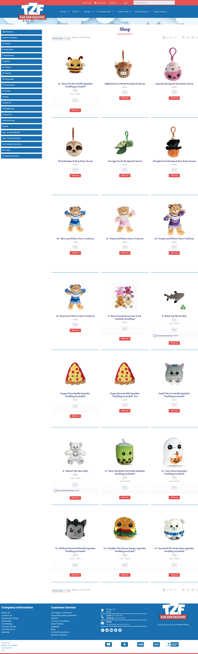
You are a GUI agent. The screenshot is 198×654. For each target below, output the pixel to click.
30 (183, 37)
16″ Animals (6, 73)
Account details (9, 626)
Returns (54, 618)
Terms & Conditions (60, 621)
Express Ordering (160, 11)
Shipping (55, 626)
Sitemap (5, 632)
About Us (6, 612)
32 (192, 37)
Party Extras (6, 103)
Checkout (112, 3)
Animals (63, 11)
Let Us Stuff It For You (167, 336)
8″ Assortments (8, 55)
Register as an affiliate (9, 645)
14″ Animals (6, 67)
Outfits (75, 11)
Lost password (7, 648)
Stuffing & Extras (141, 11)
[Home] (32, 11)
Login (125, 3)
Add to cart (75, 110)
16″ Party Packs (8, 79)
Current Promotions (60, 632)
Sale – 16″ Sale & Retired (11, 138)
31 (188, 37)
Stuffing (5, 97)
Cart (3, 650)
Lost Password (8, 629)
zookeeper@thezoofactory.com (118, 624)
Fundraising (7, 623)
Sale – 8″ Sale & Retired (11, 132)
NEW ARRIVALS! (7, 32)
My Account (86, 3)
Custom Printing (8, 120)
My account (6, 643)
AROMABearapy (8, 109)
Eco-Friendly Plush (104, 11)
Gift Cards (6, 150)
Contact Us (7, 615)
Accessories (7, 115)
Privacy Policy (183, 624)
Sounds (5, 126)
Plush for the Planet (9, 38)
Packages (87, 11)
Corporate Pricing (10, 618)
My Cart (100, 3)
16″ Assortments (8, 85)
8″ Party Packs (7, 50)
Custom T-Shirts (123, 11)
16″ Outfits (6, 91)
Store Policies (57, 623)
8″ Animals (6, 44)
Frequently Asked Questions (64, 615)
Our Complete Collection (11, 144)
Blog (53, 629)
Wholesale (6, 621)
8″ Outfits (6, 61)
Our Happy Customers (10, 156)
